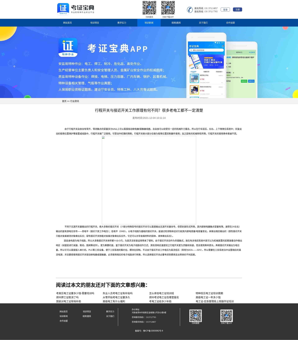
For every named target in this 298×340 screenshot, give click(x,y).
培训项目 (94, 22)
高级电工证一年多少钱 (208, 297)
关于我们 (203, 22)
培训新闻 (149, 22)
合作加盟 (230, 22)
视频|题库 (176, 22)
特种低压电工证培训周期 (209, 293)
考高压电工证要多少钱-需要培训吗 (75, 293)
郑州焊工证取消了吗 (67, 297)
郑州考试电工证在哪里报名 (164, 297)
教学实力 (121, 22)
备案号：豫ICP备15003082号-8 (149, 331)
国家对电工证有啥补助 (68, 301)
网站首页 (67, 22)
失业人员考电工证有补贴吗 (118, 293)
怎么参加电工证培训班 (161, 293)
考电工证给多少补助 (160, 301)
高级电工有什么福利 (114, 301)
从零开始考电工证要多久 (116, 297)
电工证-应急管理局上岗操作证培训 (215, 301)
